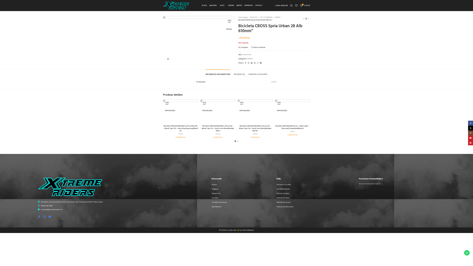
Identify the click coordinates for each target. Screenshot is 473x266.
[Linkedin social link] (254, 63)
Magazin (215, 189)
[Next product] (308, 18)
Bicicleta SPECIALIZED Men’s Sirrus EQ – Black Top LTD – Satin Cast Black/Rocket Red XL (255, 128)
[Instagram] (44, 216)
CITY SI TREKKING (266, 17)
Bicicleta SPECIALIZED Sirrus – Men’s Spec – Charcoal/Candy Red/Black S (293, 127)
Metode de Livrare (283, 202)
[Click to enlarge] (168, 59)
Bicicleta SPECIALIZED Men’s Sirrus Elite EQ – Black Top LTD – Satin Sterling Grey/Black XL (180, 128)
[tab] (218, 73)
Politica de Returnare (285, 207)
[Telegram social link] (260, 63)
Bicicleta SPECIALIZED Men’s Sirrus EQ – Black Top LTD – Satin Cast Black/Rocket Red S (218, 128)
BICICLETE (254, 17)
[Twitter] (49, 216)
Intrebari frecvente (219, 202)
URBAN (277, 17)
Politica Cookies (283, 193)
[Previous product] (304, 18)
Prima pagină (243, 17)
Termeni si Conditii (284, 184)
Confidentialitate (283, 189)
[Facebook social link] (245, 63)
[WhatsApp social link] (257, 63)
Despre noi (216, 193)
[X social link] (248, 63)
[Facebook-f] (39, 216)
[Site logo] (176, 5)
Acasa (214, 184)
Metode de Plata (283, 198)
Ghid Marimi (216, 207)
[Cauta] (291, 5)
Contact (215, 198)
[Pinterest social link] (251, 63)
